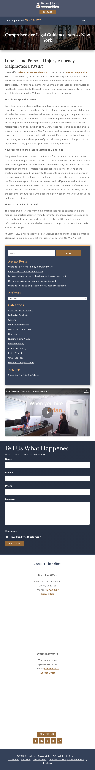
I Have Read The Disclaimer (25, 537)
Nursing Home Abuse (19, 338)
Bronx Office (47, 593)
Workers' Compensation (21, 362)
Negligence (14, 334)
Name (8, 459)
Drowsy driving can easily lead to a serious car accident (37, 276)
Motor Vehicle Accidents (20, 329)
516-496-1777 (51, 668)
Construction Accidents (20, 310)
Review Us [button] (47, 734)
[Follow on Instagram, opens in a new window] (53, 741)
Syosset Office (47, 672)
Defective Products (18, 315)
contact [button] (47, 12)
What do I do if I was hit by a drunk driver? (30, 266)
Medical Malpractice (76, 72)
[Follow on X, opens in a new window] (47, 741)
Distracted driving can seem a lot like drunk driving (35, 280)
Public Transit (15, 353)
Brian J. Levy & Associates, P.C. (34, 72)
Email (9, 472)
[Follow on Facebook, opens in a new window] (35, 741)
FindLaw (47, 762)
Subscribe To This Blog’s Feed (23, 374)
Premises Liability (17, 348)
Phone (8, 486)
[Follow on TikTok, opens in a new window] (59, 741)
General (12, 319)
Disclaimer (11, 531)
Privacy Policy (40, 759)
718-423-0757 (33, 20)
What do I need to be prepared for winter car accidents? (37, 285)
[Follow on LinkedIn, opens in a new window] (41, 741)
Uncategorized (16, 357)
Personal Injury (16, 343)
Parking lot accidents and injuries (25, 271)
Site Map (25, 759)
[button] (92, 753)
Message (10, 499)
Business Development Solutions (66, 759)
